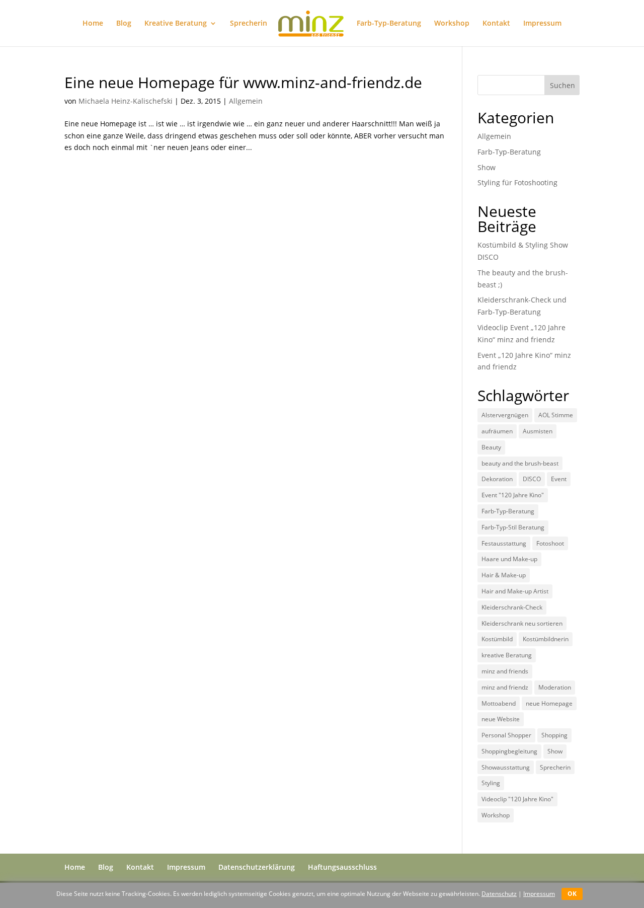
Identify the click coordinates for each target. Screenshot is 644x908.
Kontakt (496, 24)
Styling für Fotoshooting (517, 182)
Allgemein (246, 101)
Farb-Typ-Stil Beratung (512, 527)
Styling (490, 783)
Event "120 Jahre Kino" (512, 495)
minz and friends (504, 671)
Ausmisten (537, 431)
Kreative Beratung (175, 24)
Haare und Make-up (509, 559)
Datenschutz (499, 893)
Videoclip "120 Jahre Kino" (517, 799)
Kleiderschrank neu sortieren (521, 623)
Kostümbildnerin (546, 639)
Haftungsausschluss (342, 867)
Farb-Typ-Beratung (389, 24)
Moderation (554, 687)
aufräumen (497, 431)
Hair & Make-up (503, 575)
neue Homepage (549, 703)
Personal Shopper (506, 735)
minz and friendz (504, 687)
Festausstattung (503, 543)
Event (559, 479)
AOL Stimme (555, 415)
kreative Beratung (506, 655)
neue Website (500, 719)
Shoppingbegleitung (509, 751)
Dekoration (497, 479)
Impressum (542, 24)
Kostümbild (497, 639)
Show (486, 167)
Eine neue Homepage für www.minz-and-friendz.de (243, 82)
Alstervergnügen (504, 415)
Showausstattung (505, 767)
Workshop (451, 24)
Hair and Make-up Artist (514, 591)
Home (93, 24)
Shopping (554, 735)
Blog (123, 24)
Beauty (491, 447)
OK (572, 893)
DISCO (532, 479)
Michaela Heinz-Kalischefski (125, 101)
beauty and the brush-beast (519, 463)
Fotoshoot (550, 543)
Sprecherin (248, 24)
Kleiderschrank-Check (511, 607)
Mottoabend (498, 703)
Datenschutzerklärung (256, 867)
